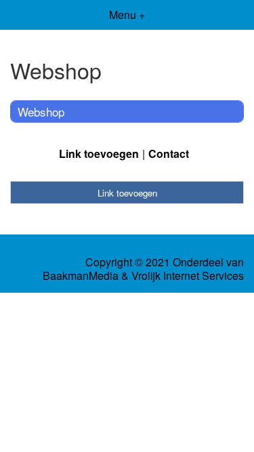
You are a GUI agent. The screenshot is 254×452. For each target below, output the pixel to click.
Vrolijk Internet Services (187, 276)
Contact (168, 153)
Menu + (127, 14)
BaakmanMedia (81, 276)
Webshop (41, 111)
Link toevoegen (99, 153)
